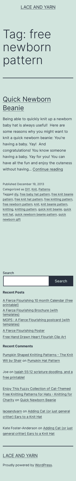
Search (8, 273)
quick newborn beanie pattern (36, 214)
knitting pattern (26, 209)
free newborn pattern (17, 204)
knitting (8, 209)
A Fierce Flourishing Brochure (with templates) (30, 312)
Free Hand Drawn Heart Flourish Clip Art (34, 337)
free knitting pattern (58, 199)
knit (36, 204)
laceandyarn (12, 411)
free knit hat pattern (29, 199)
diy (16, 194)
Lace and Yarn (38, 7)
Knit (34, 189)
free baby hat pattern (35, 194)
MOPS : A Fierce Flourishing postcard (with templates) (36, 322)
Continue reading (48, 169)
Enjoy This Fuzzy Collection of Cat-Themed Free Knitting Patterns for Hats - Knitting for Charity (37, 394)
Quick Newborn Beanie (38, 400)
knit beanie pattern (54, 204)
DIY (27, 189)
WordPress (43, 465)
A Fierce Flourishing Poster (24, 331)
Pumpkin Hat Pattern (43, 360)
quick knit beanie (50, 209)
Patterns (44, 189)
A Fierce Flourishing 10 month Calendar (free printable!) (38, 302)
